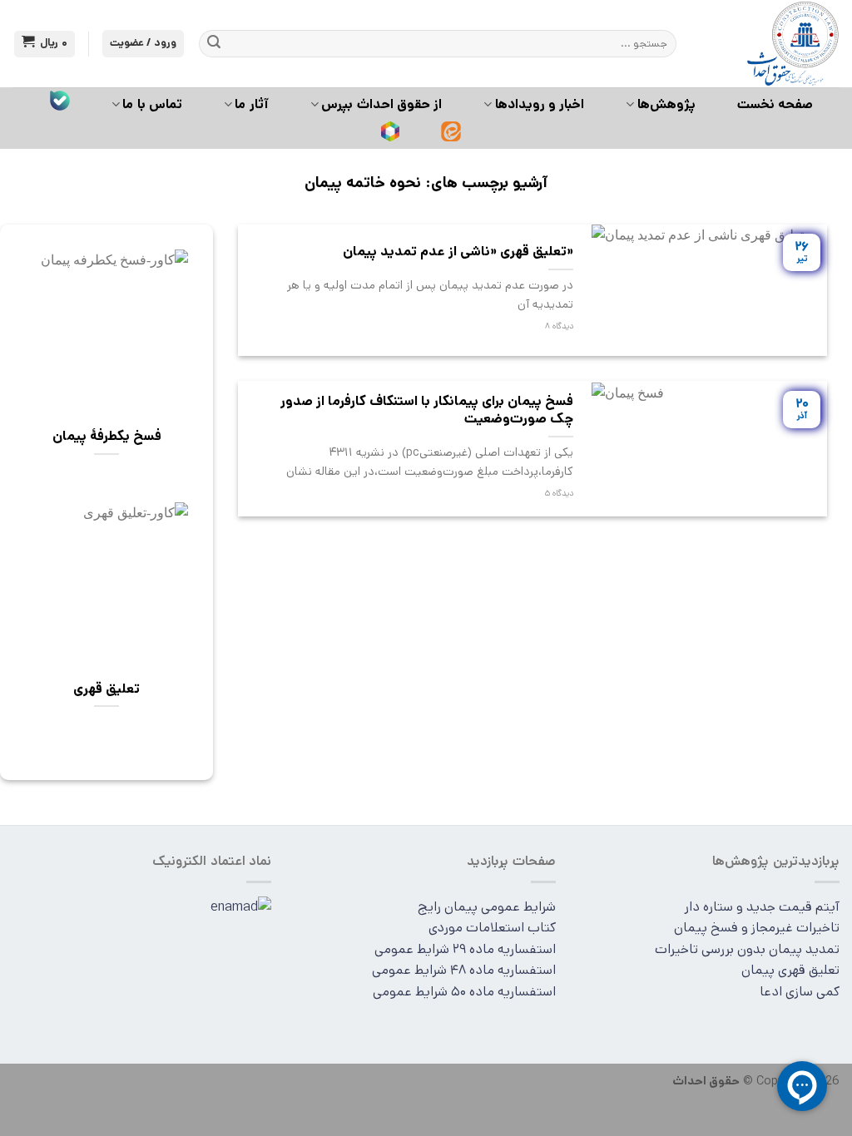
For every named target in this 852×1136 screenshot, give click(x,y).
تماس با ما (152, 104)
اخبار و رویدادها (540, 104)
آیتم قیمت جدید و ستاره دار (762, 906)
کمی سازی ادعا (800, 991)
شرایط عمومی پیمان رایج (487, 906)
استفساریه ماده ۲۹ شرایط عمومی (465, 949)
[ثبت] (214, 44)
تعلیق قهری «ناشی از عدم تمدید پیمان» (458, 252)
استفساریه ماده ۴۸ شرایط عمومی (464, 970)
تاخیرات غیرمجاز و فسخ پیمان (757, 927)
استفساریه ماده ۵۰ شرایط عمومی (464, 991)
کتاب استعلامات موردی (492, 927)
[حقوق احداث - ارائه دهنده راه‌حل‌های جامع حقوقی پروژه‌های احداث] (770, 43)
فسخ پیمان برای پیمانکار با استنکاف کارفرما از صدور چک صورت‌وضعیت (426, 410)
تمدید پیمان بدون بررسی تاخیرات (747, 949)
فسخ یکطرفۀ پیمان (106, 436)
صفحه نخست (775, 104)
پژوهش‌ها (666, 104)
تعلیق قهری (106, 689)
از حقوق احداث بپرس (381, 104)
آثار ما (251, 104)
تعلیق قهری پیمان (790, 970)
